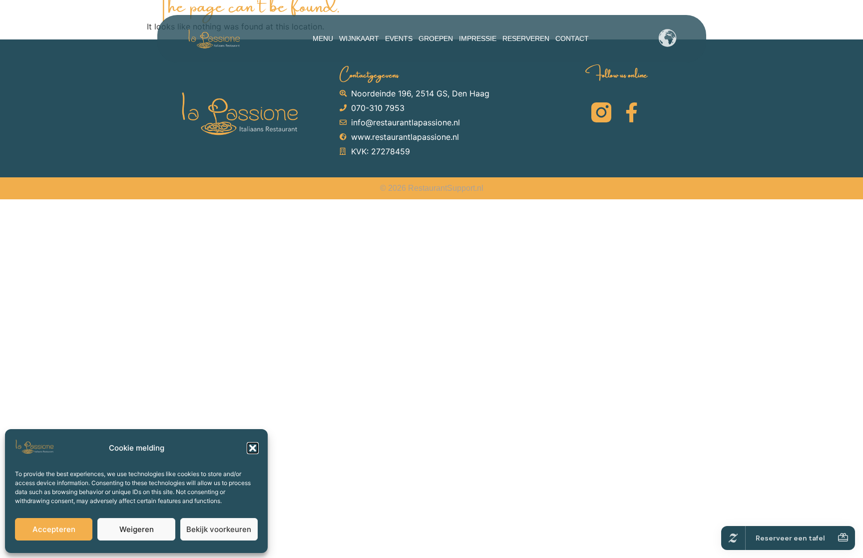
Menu (323, 38)
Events (399, 38)
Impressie (477, 38)
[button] (253, 448)
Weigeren (136, 529)
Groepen (436, 38)
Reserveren (525, 38)
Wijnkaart (359, 38)
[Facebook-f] (631, 112)
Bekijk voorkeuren (218, 529)
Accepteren (53, 529)
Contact (572, 38)
